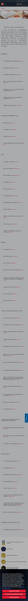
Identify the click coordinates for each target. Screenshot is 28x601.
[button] (14, 597)
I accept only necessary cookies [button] (14, 594)
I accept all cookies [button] (14, 591)
